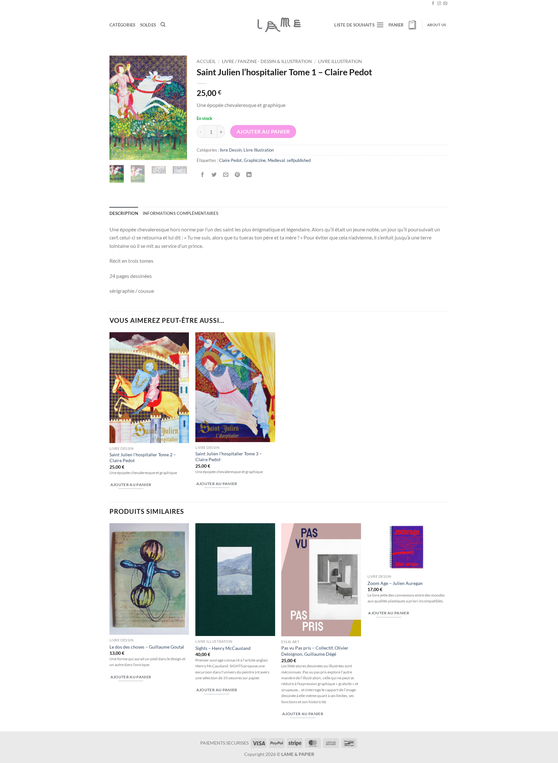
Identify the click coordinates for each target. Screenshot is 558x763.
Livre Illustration (340, 61)
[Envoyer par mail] (226, 174)
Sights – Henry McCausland (223, 648)
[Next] (177, 107)
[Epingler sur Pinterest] (237, 174)
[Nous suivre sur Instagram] (439, 3)
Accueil (206, 61)
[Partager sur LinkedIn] (249, 174)
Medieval (276, 160)
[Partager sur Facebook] (202, 174)
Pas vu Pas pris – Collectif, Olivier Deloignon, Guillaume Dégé (314, 651)
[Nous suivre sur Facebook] (433, 3)
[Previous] (119, 107)
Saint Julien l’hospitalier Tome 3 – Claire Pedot (228, 456)
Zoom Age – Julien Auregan (395, 583)
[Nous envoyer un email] (445, 3)
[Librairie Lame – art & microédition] (279, 24)
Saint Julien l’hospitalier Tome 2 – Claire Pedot (142, 457)
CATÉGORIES (122, 24)
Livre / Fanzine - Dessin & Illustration (267, 61)
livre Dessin (231, 150)
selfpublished (299, 160)
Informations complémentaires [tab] (180, 213)
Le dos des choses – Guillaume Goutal (146, 647)
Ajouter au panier (263, 131)
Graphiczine (255, 160)
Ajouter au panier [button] (130, 484)
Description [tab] (123, 213)
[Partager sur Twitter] (214, 174)
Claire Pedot (230, 160)
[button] (403, 24)
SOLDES (148, 24)
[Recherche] (162, 24)
